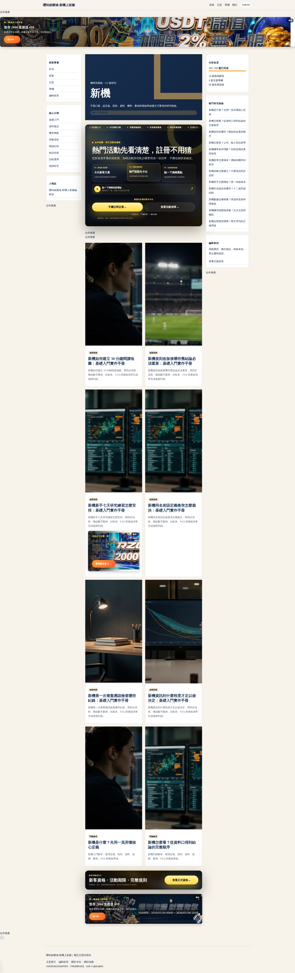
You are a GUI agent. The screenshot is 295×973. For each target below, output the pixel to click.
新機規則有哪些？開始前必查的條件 (227, 133)
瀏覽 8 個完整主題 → (101, 112)
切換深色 (246, 5)
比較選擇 (54, 159)
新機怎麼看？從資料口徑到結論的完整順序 (227, 123)
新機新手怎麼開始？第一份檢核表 (227, 182)
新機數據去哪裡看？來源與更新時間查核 (227, 201)
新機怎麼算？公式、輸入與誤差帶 (227, 142)
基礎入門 (54, 119)
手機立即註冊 (117, 206)
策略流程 (54, 139)
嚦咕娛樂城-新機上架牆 (59, 5)
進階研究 (54, 166)
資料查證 (54, 126)
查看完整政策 (216, 261)
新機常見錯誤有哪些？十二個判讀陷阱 (227, 190)
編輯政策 (54, 95)
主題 (219, 5)
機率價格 (54, 133)
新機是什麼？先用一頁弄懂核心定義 (227, 112)
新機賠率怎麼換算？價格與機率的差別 (227, 162)
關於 (234, 5)
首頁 (51, 69)
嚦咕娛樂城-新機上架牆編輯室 (63, 192)
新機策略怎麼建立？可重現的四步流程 (227, 173)
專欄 (227, 5)
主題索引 (51, 962)
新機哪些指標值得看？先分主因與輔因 (227, 212)
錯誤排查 (54, 152)
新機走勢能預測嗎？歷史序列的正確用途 (227, 223)
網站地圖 (89, 962)
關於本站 (76, 962)
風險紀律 (54, 146)
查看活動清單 (170, 206)
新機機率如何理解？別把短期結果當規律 (227, 151)
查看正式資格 (181, 880)
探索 (211, 5)
